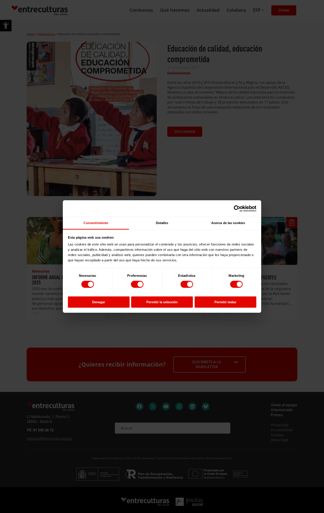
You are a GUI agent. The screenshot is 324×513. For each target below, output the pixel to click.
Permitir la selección (162, 302)
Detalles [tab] (162, 223)
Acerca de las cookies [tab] (228, 223)
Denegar (98, 302)
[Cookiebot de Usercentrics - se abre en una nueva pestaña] (237, 208)
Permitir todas (225, 302)
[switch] (137, 284)
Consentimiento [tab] (96, 223)
